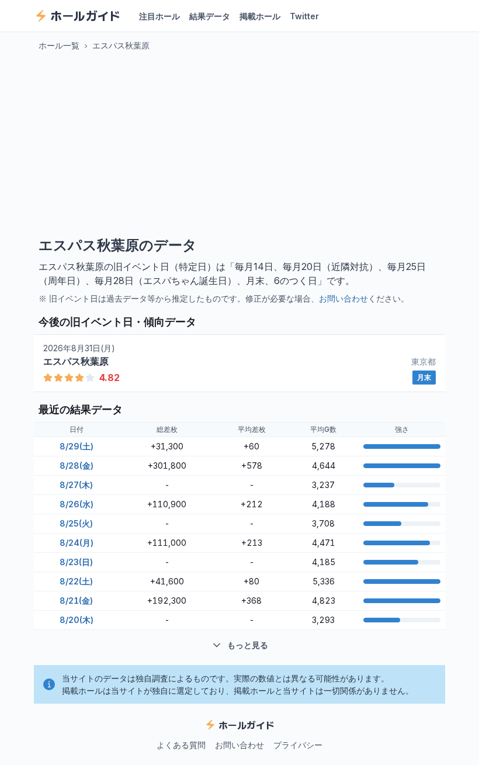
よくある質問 (181, 745)
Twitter (304, 16)
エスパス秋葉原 (121, 45)
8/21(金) (76, 600)
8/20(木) (76, 620)
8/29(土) (76, 446)
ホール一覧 (59, 45)
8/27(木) (76, 485)
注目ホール (159, 16)
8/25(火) (76, 523)
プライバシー (297, 745)
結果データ (209, 16)
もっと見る (247, 645)
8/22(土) (76, 581)
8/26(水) (76, 504)
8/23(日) (76, 562)
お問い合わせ (343, 298)
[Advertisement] (239, 144)
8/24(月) (76, 543)
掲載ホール (259, 16)
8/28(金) (76, 465)
